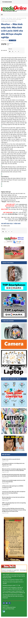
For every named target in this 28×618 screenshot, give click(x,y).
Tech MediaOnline (7, 2)
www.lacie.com (23, 204)
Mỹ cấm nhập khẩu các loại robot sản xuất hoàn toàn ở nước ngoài (13, 498)
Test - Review (9, 18)
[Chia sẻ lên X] (12, 51)
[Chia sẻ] (18, 51)
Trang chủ (3, 18)
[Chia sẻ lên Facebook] (10, 51)
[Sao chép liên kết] (15, 51)
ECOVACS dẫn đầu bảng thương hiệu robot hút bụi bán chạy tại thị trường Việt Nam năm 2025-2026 (14, 475)
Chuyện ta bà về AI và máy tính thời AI (11, 459)
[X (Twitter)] (9, 603)
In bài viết (5, 50)
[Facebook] (4, 603)
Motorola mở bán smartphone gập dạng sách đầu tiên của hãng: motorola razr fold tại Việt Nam (14, 469)
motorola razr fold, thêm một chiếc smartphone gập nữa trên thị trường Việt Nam (13, 492)
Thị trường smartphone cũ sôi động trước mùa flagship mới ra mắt (13, 464)
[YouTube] (7, 603)
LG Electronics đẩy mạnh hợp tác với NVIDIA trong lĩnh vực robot (12, 486)
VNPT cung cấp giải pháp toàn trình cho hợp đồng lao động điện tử (14, 503)
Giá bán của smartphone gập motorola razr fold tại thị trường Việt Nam (13, 481)
